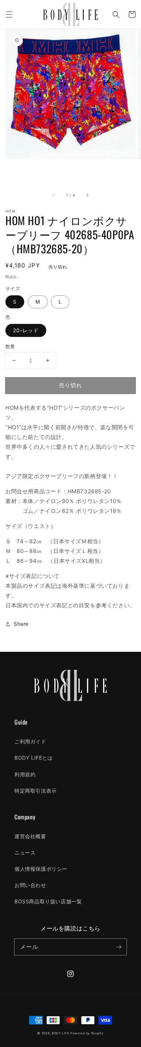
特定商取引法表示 (35, 791)
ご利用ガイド (30, 741)
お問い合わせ (30, 885)
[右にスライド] (87, 195)
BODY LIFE (60, 1033)
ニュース (24, 852)
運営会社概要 (30, 836)
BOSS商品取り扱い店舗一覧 (48, 901)
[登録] (119, 947)
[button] (9, 14)
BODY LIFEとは (33, 758)
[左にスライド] (54, 195)
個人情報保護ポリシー (40, 869)
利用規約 (24, 774)
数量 (10, 346)
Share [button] (21, 624)
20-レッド (26, 330)
